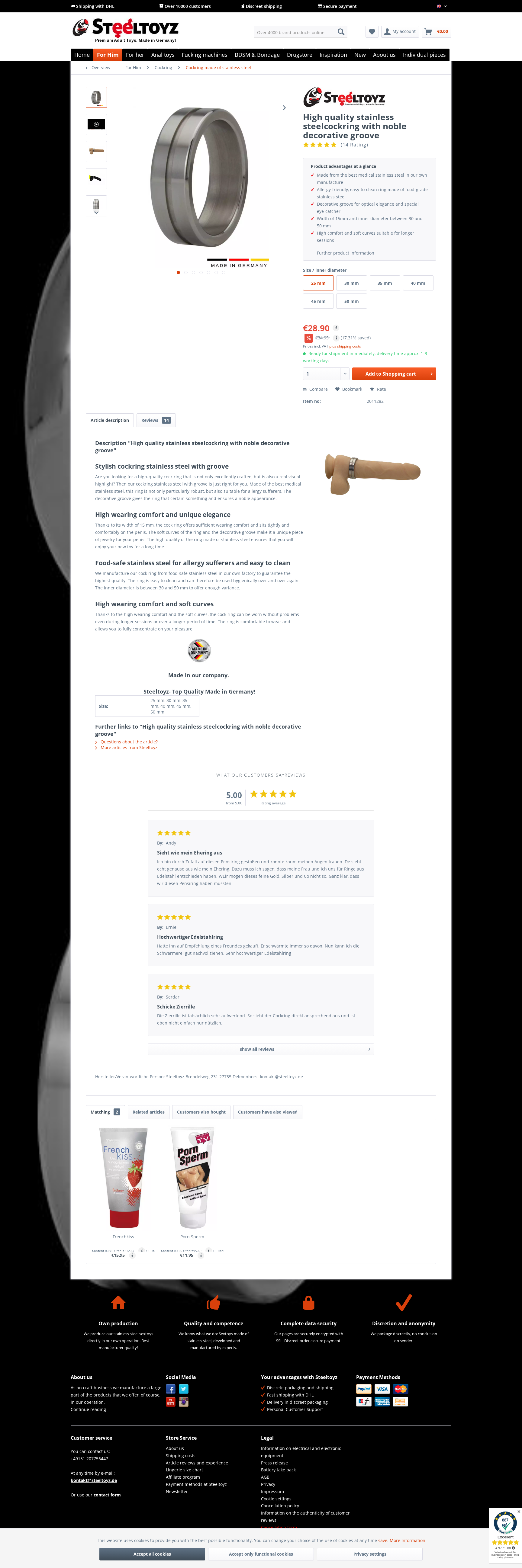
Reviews (155, 420)
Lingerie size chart (184, 1470)
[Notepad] (372, 32)
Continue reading (88, 1409)
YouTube (171, 1402)
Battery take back (278, 1470)
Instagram (184, 1402)
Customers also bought (201, 1112)
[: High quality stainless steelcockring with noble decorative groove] (96, 97)
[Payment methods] (402, 1395)
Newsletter (177, 1491)
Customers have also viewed (268, 1112)
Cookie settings (276, 1499)
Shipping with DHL (94, 6)
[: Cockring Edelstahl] (96, 178)
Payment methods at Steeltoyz (196, 1484)
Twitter (184, 1389)
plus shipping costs (345, 346)
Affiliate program (183, 1477)
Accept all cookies (152, 1554)
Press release (274, 1463)
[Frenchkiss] (123, 1178)
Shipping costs (180, 1455)
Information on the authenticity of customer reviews (305, 1516)
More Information (407, 1540)
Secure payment (339, 6)
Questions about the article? (128, 742)
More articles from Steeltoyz (128, 747)
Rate (381, 389)
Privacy (268, 1484)
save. (384, 1540)
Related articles (149, 1112)
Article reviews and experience (197, 1463)
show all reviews (257, 1049)
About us (175, 1448)
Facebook (171, 1389)
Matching (104, 1112)
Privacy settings (369, 1554)
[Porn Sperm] (192, 1178)
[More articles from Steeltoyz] (369, 97)
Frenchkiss (123, 1236)
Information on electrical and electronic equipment (301, 1451)
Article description (110, 420)
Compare (318, 389)
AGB (265, 1477)
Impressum (272, 1491)
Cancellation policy (280, 1506)
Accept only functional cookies (261, 1554)
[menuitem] (300, 32)
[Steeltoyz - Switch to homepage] (135, 33)
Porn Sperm (192, 1236)
